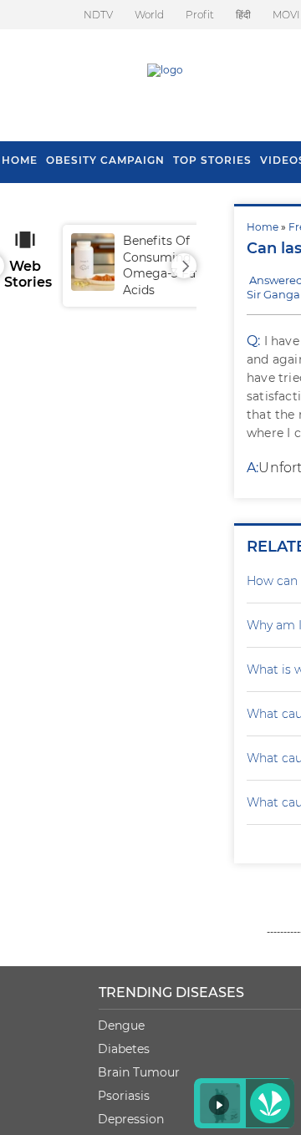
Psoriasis (124, 1095)
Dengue (121, 1025)
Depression (131, 1119)
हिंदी (243, 14)
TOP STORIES (212, 160)
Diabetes (124, 1048)
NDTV (98, 14)
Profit (200, 14)
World (149, 14)
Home (262, 227)
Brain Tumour (139, 1072)
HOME (20, 160)
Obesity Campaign (105, 160)
